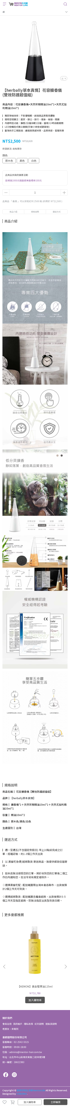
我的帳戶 (17, 1023)
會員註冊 (7, 1023)
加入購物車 (30, 1102)
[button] (66, 967)
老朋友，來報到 (10, 1028)
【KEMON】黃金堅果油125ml (35, 986)
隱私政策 (28, 1023)
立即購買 (55, 1102)
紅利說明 (39, 1023)
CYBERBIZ (21, 1093)
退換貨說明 (51, 1023)
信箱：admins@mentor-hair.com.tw (22, 1052)
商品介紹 (13, 211)
